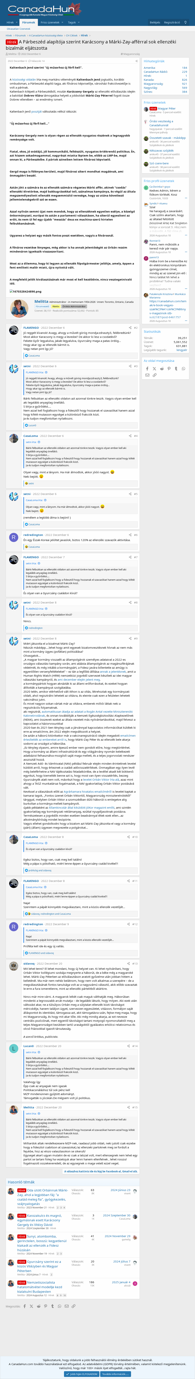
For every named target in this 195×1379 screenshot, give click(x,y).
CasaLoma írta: (34, 500)
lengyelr (182, 350)
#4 (136, 436)
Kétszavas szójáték (161, 150)
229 (184, 72)
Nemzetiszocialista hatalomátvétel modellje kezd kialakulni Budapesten (39, 1287)
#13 (135, 963)
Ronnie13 (154, 240)
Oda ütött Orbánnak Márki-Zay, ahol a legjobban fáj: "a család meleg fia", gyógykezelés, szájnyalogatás (42, 1197)
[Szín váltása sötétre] (185, 22)
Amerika (149, 68)
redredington (33, 535)
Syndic (153, 203)
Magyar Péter (163, 108)
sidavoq (29, 963)
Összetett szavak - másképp (167, 138)
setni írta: (31, 442)
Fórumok (28, 22)
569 (184, 88)
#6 (136, 535)
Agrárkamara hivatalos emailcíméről (88, 791)
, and (51, 913)
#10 (135, 837)
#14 (135, 1046)
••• (186, 198)
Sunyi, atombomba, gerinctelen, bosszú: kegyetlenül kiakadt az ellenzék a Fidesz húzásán (41, 1243)
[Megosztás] (136, 61)
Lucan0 (28, 1046)
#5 (136, 494)
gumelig (126, 1239)
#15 (135, 1107)
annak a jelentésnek (113, 671)
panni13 (154, 257)
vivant (127, 1193)
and (40, 870)
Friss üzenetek (50, 22)
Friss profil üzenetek (159, 181)
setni (27, 366)
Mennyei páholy (158, 132)
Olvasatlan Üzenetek (18, 28)
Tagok (72, 22)
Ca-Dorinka (155, 186)
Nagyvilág (150, 88)
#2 (136, 327)
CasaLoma (30, 436)
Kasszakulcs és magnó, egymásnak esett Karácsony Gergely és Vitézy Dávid (39, 1220)
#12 (135, 924)
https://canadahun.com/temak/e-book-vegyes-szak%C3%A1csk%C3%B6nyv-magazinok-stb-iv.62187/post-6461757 (167, 309)
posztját (36, 111)
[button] (16, 22)
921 (184, 84)
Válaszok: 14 (38, 61)
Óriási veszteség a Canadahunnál (161, 123)
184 (184, 68)
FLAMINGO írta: (35, 372)
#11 (135, 881)
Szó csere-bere (159, 163)
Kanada (148, 80)
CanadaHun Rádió (155, 72)
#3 (136, 366)
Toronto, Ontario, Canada (119, 302)
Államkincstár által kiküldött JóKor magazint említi (81, 807)
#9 (136, 638)
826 (184, 80)
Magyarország (131, 54)
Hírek (10, 22)
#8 (136, 602)
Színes (148, 92)
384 (184, 92)
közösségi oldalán (24, 79)
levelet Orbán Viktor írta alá (101, 779)
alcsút (127, 1285)
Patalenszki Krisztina (161, 294)
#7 (136, 557)
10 (64, 1295)
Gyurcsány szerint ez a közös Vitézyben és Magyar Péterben (39, 1266)
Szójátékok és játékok (161, 145)
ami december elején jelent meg (79, 679)
